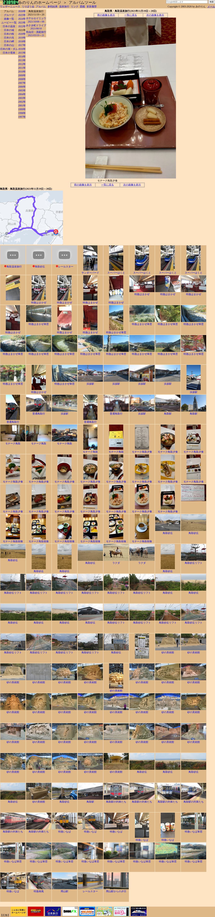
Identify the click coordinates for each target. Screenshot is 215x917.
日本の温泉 (9, 26)
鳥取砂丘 (40, 266)
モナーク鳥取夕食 (142, 451)
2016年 (22, 49)
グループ (9, 15)
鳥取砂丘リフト (193, 563)
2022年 (22, 26)
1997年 (22, 116)
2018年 (22, 41)
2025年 (22, 15)
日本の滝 (9, 37)
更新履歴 (92, 6)
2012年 (22, 64)
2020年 (22, 34)
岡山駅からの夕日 (116, 891)
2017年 (22, 45)
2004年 (22, 94)
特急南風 (39, 891)
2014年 (22, 56)
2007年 (22, 83)
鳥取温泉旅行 (14, 266)
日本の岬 (9, 41)
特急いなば (64, 831)
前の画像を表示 (106, 15)
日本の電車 (9, 52)
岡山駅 (64, 891)
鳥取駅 (168, 413)
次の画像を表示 (155, 15)
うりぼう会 (28, 6)
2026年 (22, 11)
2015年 (22, 52)
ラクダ (116, 563)
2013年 (22, 60)
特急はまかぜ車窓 (39, 324)
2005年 (22, 90)
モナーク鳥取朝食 (13, 541)
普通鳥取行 (13, 422)
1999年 (22, 109)
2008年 (22, 79)
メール (211, 6)
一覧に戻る (130, 15)
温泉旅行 (64, 6)
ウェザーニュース (10, 6)
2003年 (22, 98)
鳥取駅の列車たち (116, 801)
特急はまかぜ (38, 302)
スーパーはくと (116, 272)
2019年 (22, 37)
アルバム (41, 6)
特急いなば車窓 (193, 831)
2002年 (22, 101)
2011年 (22, 67)
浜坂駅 (90, 383)
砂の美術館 (167, 652)
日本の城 (9, 30)
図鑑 (82, 6)
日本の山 (9, 45)
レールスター (65, 266)
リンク (74, 6)
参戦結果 (53, 6)
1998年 (22, 113)
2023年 (22, 22)
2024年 (22, 18)
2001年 (22, 105)
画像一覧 (9, 18)
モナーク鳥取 (12, 443)
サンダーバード (90, 272)
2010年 (22, 71)
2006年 (22, 86)
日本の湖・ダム (9, 49)
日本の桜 (9, 34)
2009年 (22, 75)
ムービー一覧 (9, 22)
